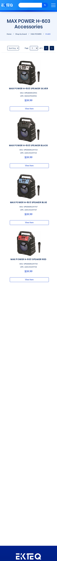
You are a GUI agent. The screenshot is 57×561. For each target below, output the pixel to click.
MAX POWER (36, 34)
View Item (29, 109)
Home (9, 34)
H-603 (47, 34)
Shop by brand (21, 34)
